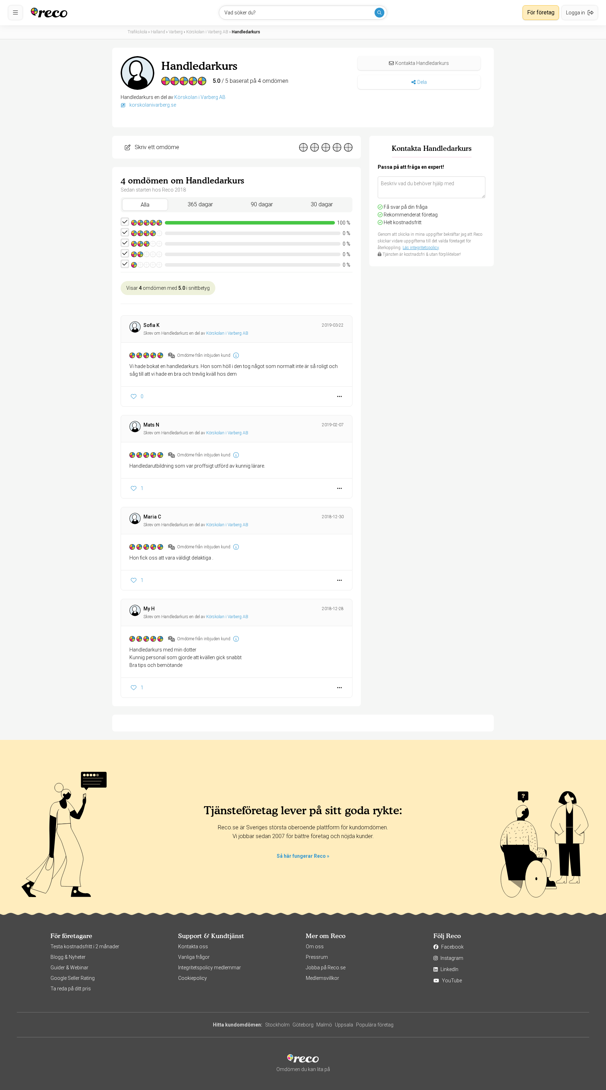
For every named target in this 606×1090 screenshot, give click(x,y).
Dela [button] (422, 82)
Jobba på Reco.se (325, 967)
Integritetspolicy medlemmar (209, 967)
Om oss (315, 946)
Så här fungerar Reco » (303, 856)
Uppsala (344, 1025)
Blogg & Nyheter (68, 957)
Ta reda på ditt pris (70, 988)
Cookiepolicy (192, 978)
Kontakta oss (193, 946)
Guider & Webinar (69, 967)
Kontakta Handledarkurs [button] (422, 63)
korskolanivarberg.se (152, 105)
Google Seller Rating (72, 978)
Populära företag (374, 1025)
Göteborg (303, 1025)
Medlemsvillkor (322, 978)
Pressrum (317, 957)
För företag (540, 12)
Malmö (324, 1025)
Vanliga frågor (194, 957)
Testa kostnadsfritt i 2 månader (84, 946)
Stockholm (277, 1025)
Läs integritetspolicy (421, 247)
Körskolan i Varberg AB (199, 97)
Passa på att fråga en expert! (411, 167)
